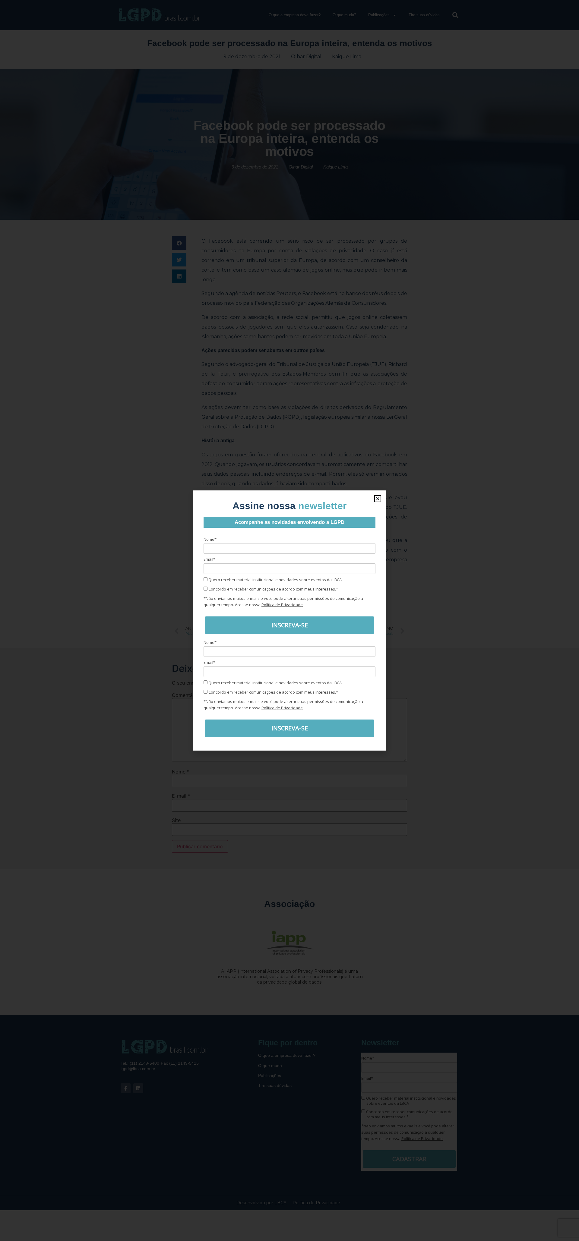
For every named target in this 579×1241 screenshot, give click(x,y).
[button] (377, 498)
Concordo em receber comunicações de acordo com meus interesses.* (272, 589)
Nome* (210, 539)
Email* (209, 559)
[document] (289, 620)
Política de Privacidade (282, 604)
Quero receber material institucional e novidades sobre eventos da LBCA (274, 579)
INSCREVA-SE (289, 625)
